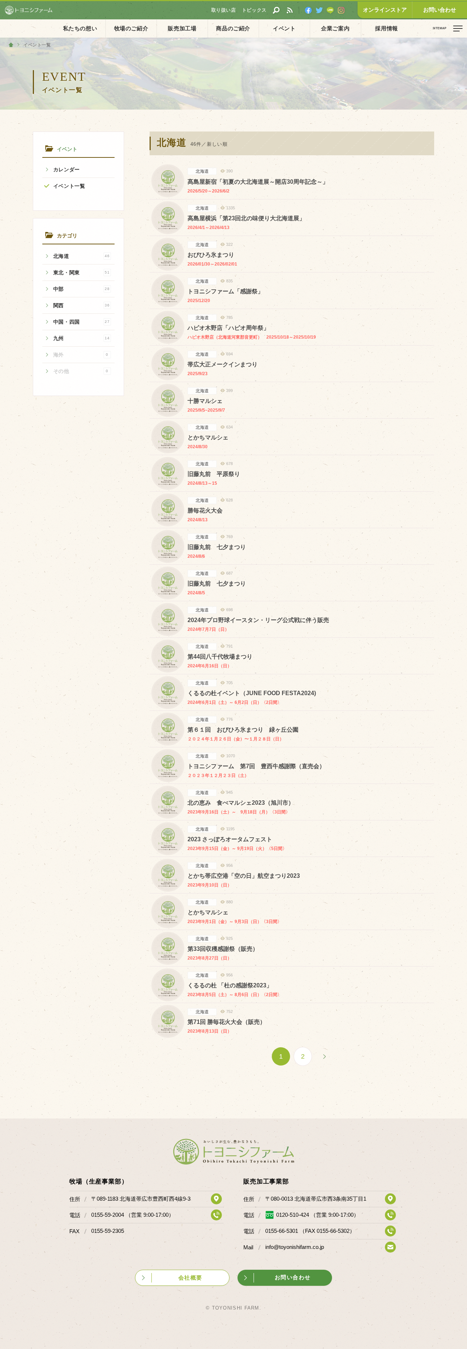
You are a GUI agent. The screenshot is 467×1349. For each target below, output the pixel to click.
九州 (81, 338)
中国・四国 (81, 322)
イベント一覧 (69, 186)
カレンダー (66, 169)
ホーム (11, 45)
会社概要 (190, 1277)
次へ (325, 1056)
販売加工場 (182, 28)
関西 (81, 305)
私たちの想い (80, 28)
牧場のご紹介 (131, 28)
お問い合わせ (439, 10)
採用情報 (386, 28)
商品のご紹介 (233, 28)
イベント (284, 28)
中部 (81, 289)
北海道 (81, 256)
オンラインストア (385, 10)
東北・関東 (81, 272)
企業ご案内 (335, 28)
